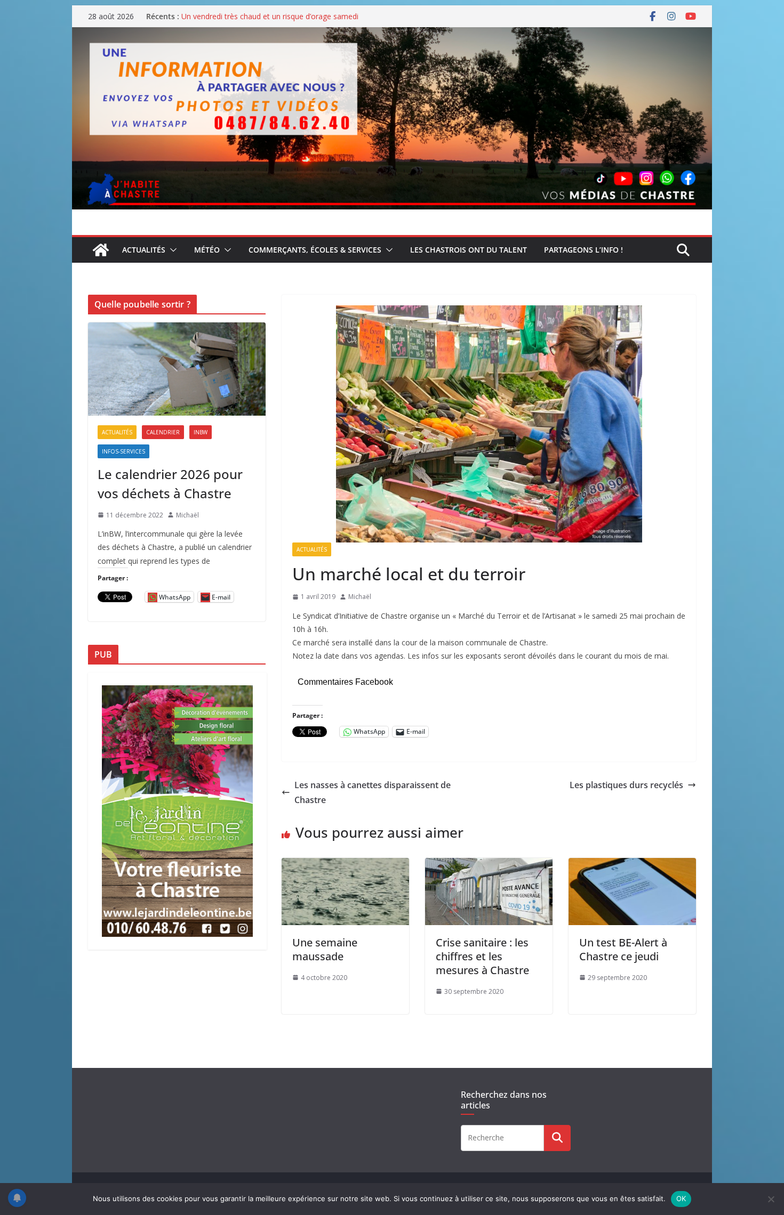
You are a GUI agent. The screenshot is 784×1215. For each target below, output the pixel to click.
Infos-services (123, 451)
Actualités (143, 250)
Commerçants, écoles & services (315, 250)
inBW (200, 432)
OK (681, 1198)
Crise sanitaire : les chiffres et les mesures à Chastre (482, 956)
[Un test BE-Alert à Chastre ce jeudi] (632, 865)
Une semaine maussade (324, 949)
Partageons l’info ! (583, 250)
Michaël (359, 596)
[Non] (770, 1199)
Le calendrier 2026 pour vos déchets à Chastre (170, 483)
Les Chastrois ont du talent (468, 250)
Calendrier (163, 432)
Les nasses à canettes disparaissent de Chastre (372, 792)
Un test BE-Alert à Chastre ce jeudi (623, 949)
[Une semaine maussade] (345, 865)
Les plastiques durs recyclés (626, 785)
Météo (207, 250)
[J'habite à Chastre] (101, 250)
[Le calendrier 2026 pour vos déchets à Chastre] (177, 369)
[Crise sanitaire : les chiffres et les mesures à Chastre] (489, 865)
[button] (171, 249)
